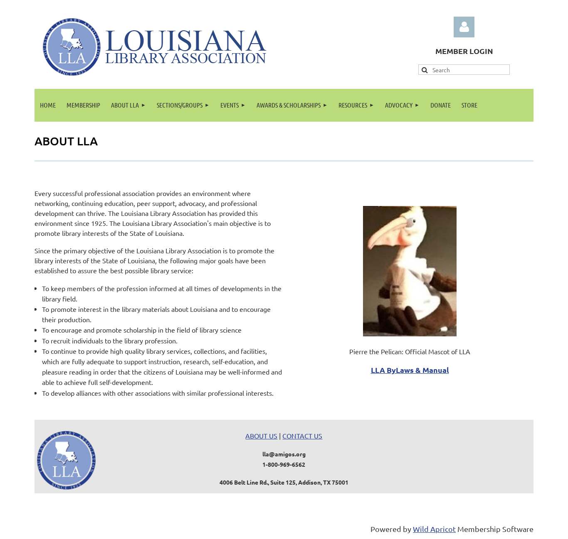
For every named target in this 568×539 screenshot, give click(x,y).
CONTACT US (302, 435)
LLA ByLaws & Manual (410, 370)
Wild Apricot (434, 528)
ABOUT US (261, 435)
